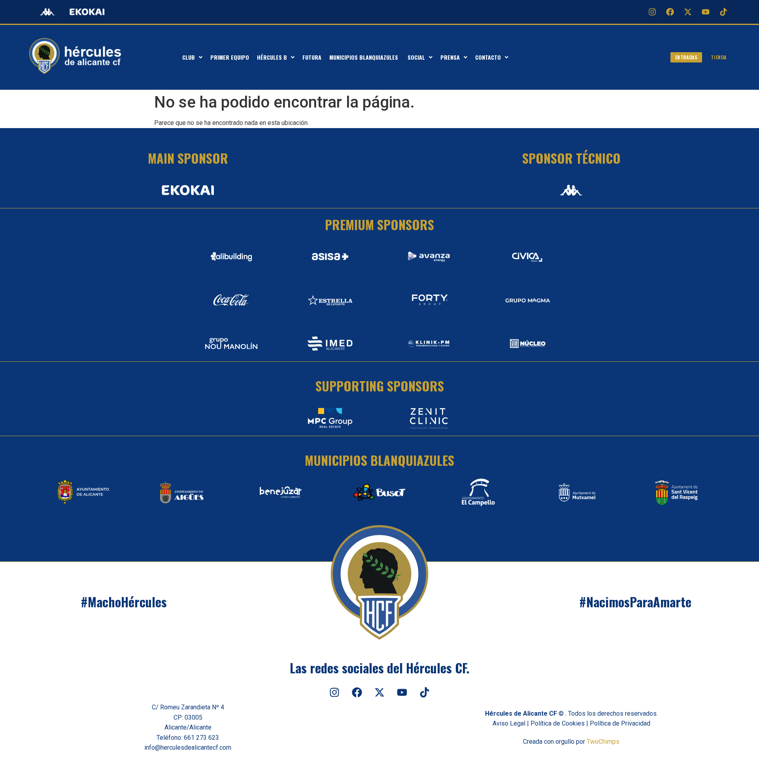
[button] (192, 57)
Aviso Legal (509, 723)
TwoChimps (603, 741)
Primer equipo (229, 57)
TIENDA (719, 57)
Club (188, 57)
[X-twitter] (688, 12)
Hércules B (272, 57)
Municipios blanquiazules (364, 57)
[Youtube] (706, 12)
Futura (311, 57)
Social (416, 57)
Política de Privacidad (620, 723)
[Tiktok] (723, 12)
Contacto (488, 57)
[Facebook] (670, 12)
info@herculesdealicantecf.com (187, 747)
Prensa (450, 57)
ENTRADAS (686, 57)
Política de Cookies (558, 723)
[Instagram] (652, 12)
